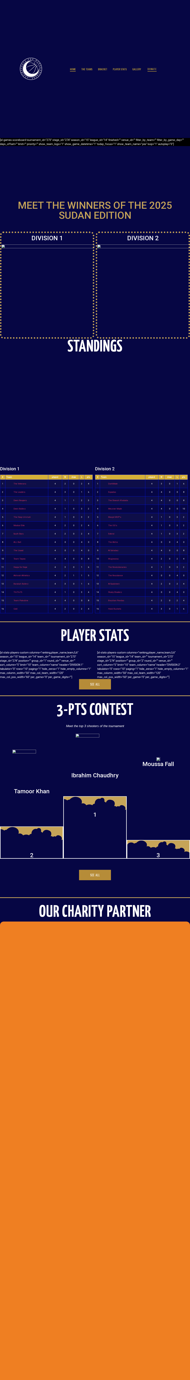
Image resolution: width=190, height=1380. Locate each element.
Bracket (102, 69)
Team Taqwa (19, 559)
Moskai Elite (19, 525)
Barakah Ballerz (21, 584)
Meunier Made (115, 509)
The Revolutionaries (117, 567)
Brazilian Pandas (116, 600)
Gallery (136, 69)
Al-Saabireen (114, 584)
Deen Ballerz (20, 509)
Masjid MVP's (114, 517)
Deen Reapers (20, 500)
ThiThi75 (18, 592)
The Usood (18, 550)
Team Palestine (21, 600)
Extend (111, 534)
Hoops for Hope (20, 567)
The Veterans (20, 484)
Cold (15, 609)
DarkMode (113, 484)
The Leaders (19, 492)
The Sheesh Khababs (118, 500)
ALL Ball (17, 542)
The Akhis (113, 542)
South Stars (19, 534)
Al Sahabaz (113, 550)
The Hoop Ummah (22, 517)
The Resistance (115, 575)
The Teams (86, 69)
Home (73, 69)
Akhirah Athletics (22, 575)
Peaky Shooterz (115, 592)
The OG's (112, 525)
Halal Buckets (114, 609)
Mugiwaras (113, 559)
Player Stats (120, 69)
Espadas (112, 492)
